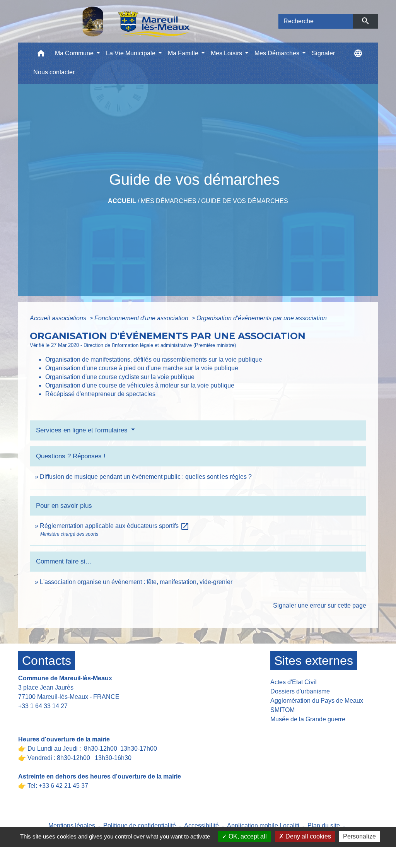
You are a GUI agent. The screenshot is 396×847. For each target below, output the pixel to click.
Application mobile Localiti (263, 825)
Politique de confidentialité (139, 825)
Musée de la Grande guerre (307, 719)
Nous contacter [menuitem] (54, 72)
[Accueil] (116, 21)
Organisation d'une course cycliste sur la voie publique (120, 377)
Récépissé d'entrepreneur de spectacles (100, 394)
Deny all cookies (307, 836)
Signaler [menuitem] (323, 53)
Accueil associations (59, 318)
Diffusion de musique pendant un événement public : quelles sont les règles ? (146, 476)
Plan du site (323, 825)
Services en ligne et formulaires (83, 430)
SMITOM (282, 710)
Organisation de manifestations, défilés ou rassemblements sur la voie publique (153, 359)
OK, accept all (247, 836)
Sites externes (313, 661)
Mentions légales (71, 825)
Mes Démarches (168, 201)
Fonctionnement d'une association (142, 318)
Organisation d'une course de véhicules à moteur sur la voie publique (139, 385)
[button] (41, 55)
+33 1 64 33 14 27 (43, 706)
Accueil (122, 201)
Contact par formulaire (53, 718)
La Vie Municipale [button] (131, 53)
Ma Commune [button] (75, 53)
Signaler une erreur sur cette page (319, 605)
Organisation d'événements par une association (261, 318)
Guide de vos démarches (244, 201)
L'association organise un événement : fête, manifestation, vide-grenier (136, 582)
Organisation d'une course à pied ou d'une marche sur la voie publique (141, 368)
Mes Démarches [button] (277, 53)
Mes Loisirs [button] (227, 53)
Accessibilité (201, 825)
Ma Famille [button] (184, 53)
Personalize (359, 836)
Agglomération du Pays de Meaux (316, 700)
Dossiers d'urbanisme (300, 691)
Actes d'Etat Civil (293, 682)
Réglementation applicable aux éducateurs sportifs (114, 526)
